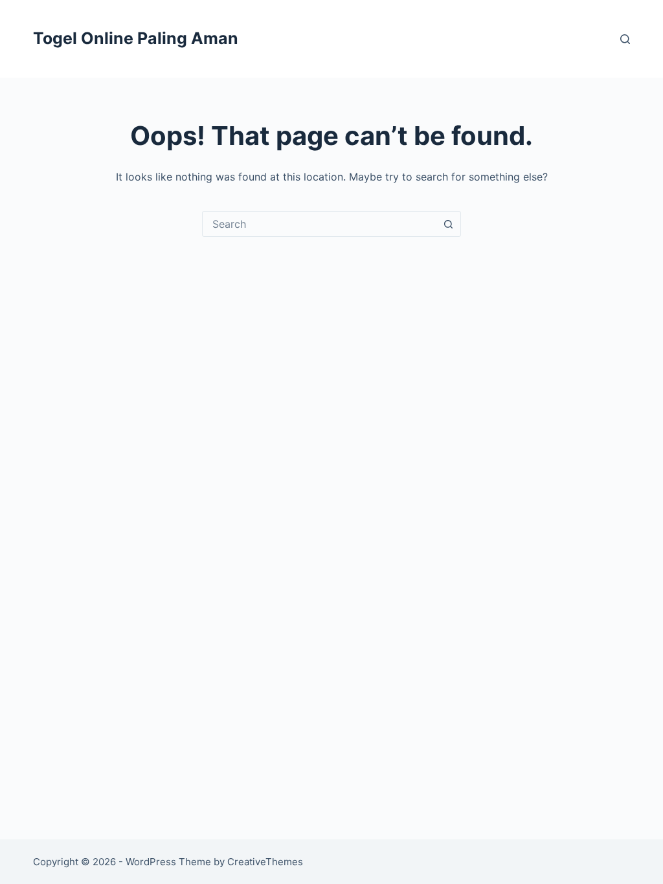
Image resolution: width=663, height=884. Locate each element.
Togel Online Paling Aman (135, 38)
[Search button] (448, 224)
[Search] (625, 39)
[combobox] (319, 224)
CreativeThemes (265, 862)
